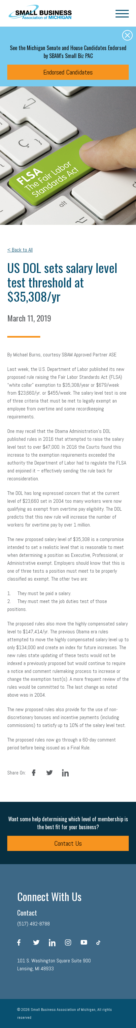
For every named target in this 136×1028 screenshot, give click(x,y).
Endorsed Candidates (68, 72)
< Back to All (20, 249)
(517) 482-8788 (33, 923)
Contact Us (68, 843)
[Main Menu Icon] (122, 13)
